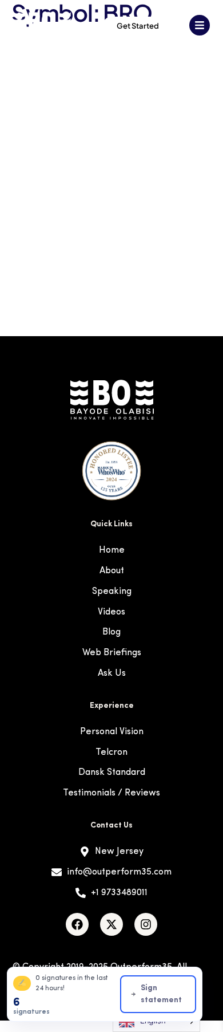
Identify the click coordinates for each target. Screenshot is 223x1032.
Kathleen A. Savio (54, 281)
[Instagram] (145, 924)
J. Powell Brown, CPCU (69, 175)
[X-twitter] (111, 924)
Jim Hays (29, 254)
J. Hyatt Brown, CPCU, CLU (81, 149)
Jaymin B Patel (45, 228)
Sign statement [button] (161, 994)
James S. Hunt (44, 202)
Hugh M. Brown (48, 123)
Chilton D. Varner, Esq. (67, 70)
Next (203, 307)
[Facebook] (77, 924)
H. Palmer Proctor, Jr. (63, 96)
